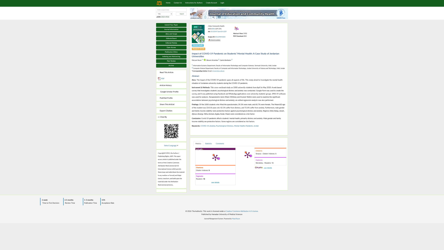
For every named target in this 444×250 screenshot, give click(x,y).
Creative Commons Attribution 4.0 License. (242, 211)
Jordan (256, 126)
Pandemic (249, 126)
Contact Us (178, 3)
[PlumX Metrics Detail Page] (236, 28)
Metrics (198, 144)
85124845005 (220, 37)
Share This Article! (166, 104)
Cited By (163, 117)
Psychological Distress (224, 126)
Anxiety (212, 126)
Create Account (211, 3)
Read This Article (166, 72)
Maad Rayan (236, 218)
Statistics (208, 144)
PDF (162, 79)
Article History (165, 85)
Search (181, 14)
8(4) (213, 29)
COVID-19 (205, 126)
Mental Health (239, 126)
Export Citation (165, 111)
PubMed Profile (166, 98)
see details (215, 182)
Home (168, 3)
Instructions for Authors (193, 3)
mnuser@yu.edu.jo (218, 71)
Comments (220, 144)
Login (222, 3)
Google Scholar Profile (168, 92)
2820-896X (165, 17)
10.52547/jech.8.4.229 (219, 31)
